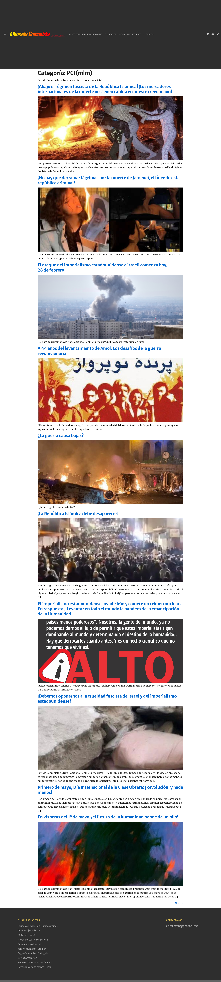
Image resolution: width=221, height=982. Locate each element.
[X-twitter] (218, 34)
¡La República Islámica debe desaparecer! (78, 513)
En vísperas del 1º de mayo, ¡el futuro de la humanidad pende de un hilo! (108, 817)
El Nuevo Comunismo (115, 34)
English (149, 34)
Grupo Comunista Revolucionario (85, 34)
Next (179, 903)
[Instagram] (208, 34)
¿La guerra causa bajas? (61, 435)
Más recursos (134, 34)
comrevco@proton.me (182, 926)
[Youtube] (213, 34)
